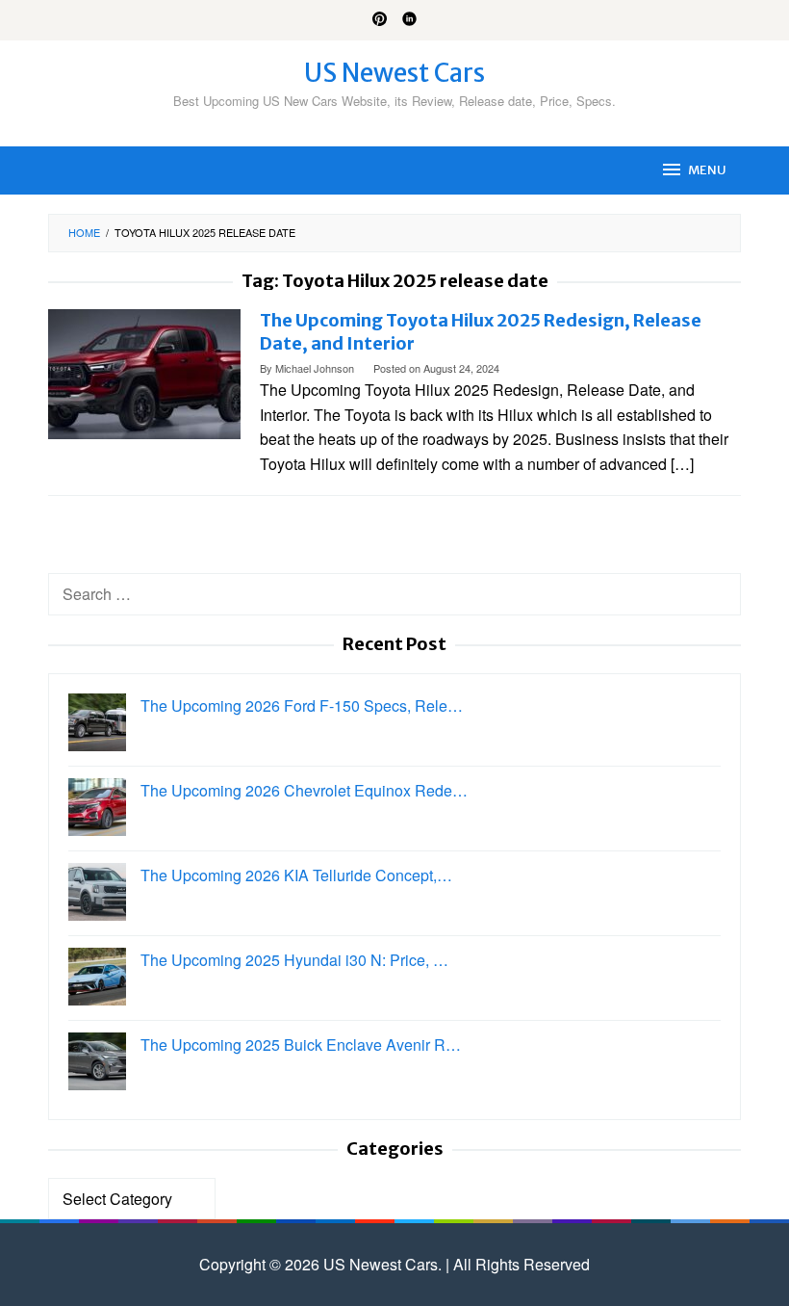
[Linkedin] (409, 20)
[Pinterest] (379, 20)
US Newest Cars (394, 73)
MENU (707, 170)
